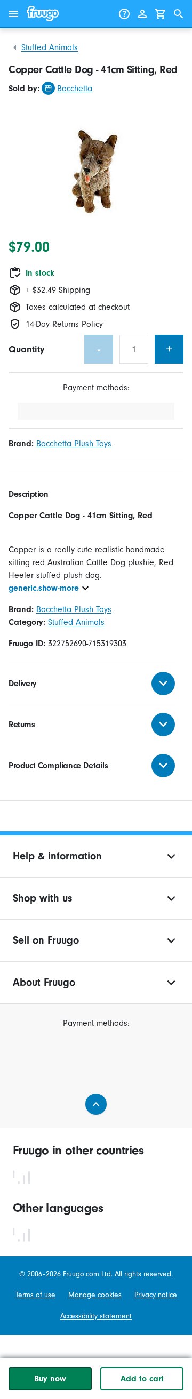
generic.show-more (44, 588)
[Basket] (160, 14)
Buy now (50, 1379)
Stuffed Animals (49, 47)
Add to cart (142, 1379)
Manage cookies (95, 1294)
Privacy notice (155, 1294)
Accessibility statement (96, 1316)
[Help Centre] (124, 14)
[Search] (179, 14)
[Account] (142, 14)
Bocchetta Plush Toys (73, 443)
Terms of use (35, 1294)
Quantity (26, 349)
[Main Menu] (13, 14)
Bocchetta (74, 88)
